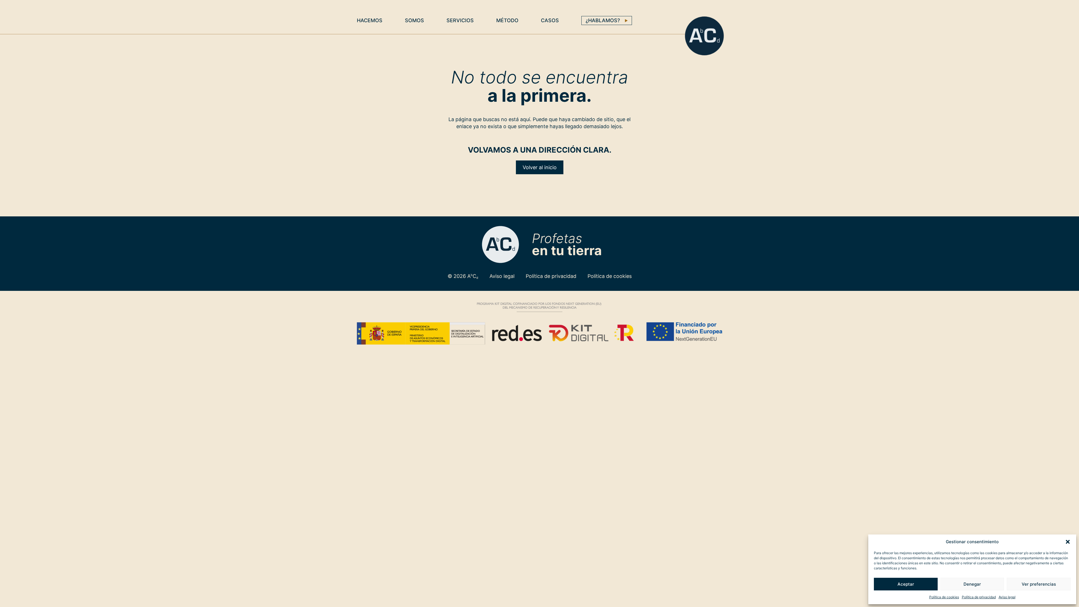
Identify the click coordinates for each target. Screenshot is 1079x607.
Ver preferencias (1039, 584)
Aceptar (905, 584)
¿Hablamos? (603, 20)
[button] (1068, 542)
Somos (414, 20)
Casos (550, 20)
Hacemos (369, 20)
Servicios (460, 20)
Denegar (972, 584)
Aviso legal (1007, 597)
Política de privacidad (979, 597)
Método (507, 20)
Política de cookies (944, 597)
